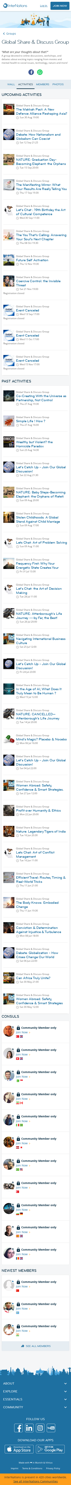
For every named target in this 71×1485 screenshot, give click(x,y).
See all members (38, 1346)
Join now (60, 6)
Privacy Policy (53, 1468)
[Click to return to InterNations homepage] (16, 5)
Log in (44, 5)
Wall (11, 84)
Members (42, 84)
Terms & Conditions (32, 1468)
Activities (25, 84)
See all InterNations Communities (35, 1481)
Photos (58, 84)
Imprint (14, 1468)
